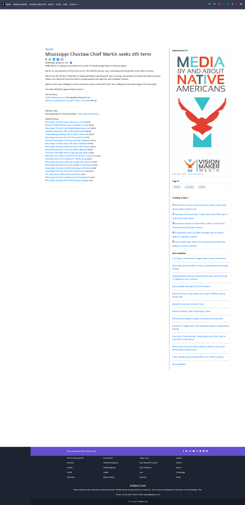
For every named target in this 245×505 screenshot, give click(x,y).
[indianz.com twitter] (209, 4)
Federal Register (37, 4)
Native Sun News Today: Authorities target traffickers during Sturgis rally (198, 295)
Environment (108, 458)
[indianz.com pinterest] (237, 4)
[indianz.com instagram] (224, 4)
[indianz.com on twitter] (187, 451)
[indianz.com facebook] (205, 4)
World (178, 477)
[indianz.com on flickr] (241, 4)
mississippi (189, 187)
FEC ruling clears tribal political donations (63, 174)
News (8, 4)
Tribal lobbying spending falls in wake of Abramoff (66, 134)
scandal (201, 187)
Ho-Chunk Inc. (146, 489)
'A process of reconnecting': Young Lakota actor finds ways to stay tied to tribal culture (198, 338)
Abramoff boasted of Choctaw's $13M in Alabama (66, 149)
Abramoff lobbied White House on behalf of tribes (66, 125)
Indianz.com (143, 501)
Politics (49, 49)
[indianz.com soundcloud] (214, 4)
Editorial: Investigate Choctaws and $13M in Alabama (67, 140)
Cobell (69, 472)
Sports (178, 467)
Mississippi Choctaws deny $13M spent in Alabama (66, 143)
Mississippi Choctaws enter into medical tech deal (66, 171)
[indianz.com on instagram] (197, 451)
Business (70, 462)
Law (141, 472)
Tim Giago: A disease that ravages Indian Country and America (199, 258)
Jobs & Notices (145, 467)
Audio (51, 4)
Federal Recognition (111, 462)
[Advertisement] (121, 29)
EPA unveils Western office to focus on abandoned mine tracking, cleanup (200, 267)
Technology (180, 472)
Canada (70, 467)
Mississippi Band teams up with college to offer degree (69, 165)
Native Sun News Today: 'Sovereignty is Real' (191, 311)
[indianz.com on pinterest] (200, 451)
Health (105, 472)
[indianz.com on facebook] (184, 451)
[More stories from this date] (71, 63)
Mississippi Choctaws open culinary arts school (65, 122)
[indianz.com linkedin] (228, 4)
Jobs (65, 4)
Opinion (179, 458)
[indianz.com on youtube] (219, 4)
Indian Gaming (20, 4)
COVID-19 (73, 4)
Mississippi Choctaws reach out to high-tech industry (68, 162)
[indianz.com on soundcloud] (190, 451)
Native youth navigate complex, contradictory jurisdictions (197, 318)
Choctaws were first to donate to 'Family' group (66, 159)
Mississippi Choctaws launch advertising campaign (67, 180)
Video (58, 4)
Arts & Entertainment (75, 458)
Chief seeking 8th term (55, 97)
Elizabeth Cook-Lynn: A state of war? (188, 304)
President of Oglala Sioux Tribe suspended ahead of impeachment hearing (200, 327)
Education (71, 477)
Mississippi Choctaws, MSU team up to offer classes (67, 146)
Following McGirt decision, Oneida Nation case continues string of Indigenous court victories (199, 277)
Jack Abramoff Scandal (148, 462)
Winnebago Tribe (195, 489)
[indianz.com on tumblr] (232, 4)
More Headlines (179, 364)
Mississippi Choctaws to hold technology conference (67, 168)
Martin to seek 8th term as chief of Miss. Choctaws (67, 100)
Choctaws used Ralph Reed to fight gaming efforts (67, 153)
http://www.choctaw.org (88, 114)
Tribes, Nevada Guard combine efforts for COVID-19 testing (197, 357)
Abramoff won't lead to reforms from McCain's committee (70, 156)
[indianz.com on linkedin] (207, 451)
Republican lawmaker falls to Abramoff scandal (65, 131)
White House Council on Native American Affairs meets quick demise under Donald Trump (198, 348)
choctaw (177, 187)
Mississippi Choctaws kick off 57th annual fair (64, 137)
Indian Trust (144, 458)
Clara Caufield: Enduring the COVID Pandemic (191, 286)
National (143, 477)
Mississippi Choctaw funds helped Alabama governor (67, 128)
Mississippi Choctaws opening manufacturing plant (67, 177)
